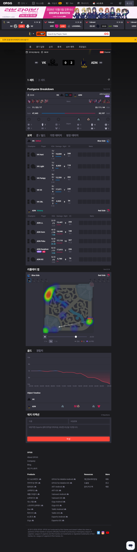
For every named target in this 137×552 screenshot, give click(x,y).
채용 (107, 486)
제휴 (107, 479)
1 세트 (30, 80)
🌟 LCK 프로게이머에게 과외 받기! (14, 40)
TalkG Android (58, 509)
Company (31, 461)
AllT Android (57, 486)
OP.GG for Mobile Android (62, 479)
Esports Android (58, 516)
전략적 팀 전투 (32, 483)
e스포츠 (30, 516)
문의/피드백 (88, 486)
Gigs (29, 520)
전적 (23, 3)
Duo (29, 509)
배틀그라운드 (32, 494)
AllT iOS (55, 490)
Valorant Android (59, 494)
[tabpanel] (68, 201)
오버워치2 (31, 490)
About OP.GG (32, 457)
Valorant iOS (57, 498)
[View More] (111, 3)
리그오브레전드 (33, 479)
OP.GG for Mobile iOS (60, 483)
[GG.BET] (40, 34)
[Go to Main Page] (7, 3)
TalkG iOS (56, 513)
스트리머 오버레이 (34, 505)
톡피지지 (30, 513)
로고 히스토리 (32, 468)
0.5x (45, 341)
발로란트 (30, 486)
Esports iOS (57, 520)
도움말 (86, 483)
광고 (107, 483)
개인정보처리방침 (90, 479)
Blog (29, 464)
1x (51, 341)
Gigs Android (57, 501)
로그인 (129, 3)
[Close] (134, 12)
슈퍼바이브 (31, 498)
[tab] (30, 135)
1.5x (55, 341)
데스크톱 (30, 501)
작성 (68, 439)
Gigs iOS (55, 505)
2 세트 (41, 80)
